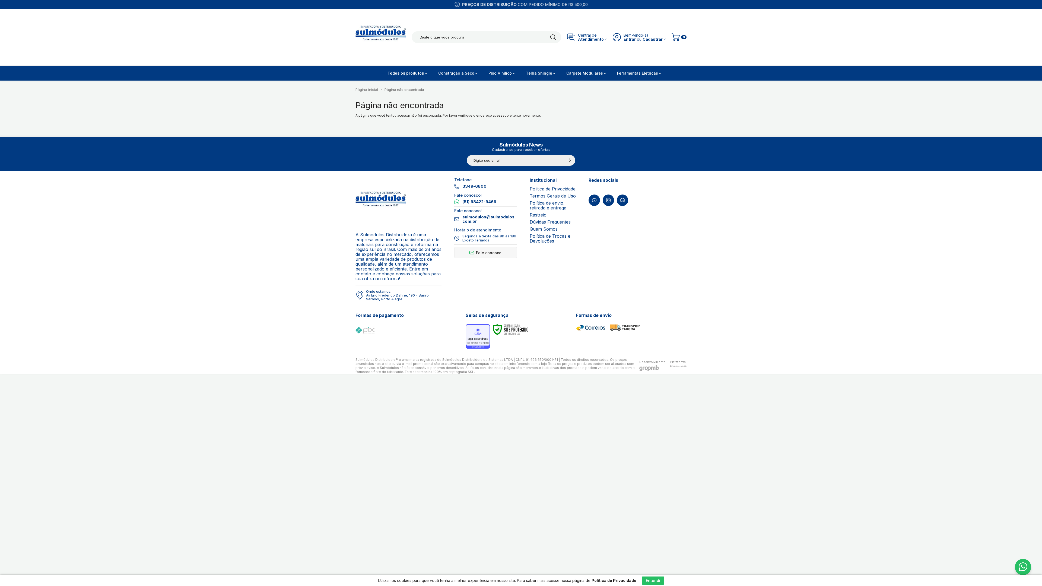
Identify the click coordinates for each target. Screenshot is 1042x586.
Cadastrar (653, 39)
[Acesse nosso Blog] (622, 200)
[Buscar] (553, 37)
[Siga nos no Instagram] (608, 200)
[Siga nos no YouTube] (594, 200)
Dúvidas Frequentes (550, 222)
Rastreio (538, 215)
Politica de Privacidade (553, 189)
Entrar (630, 39)
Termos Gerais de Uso (553, 196)
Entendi (653, 580)
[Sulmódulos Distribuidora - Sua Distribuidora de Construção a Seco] (380, 37)
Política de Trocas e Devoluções (550, 238)
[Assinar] (569, 160)
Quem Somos (544, 229)
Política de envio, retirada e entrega (548, 205)
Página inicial (366, 89)
